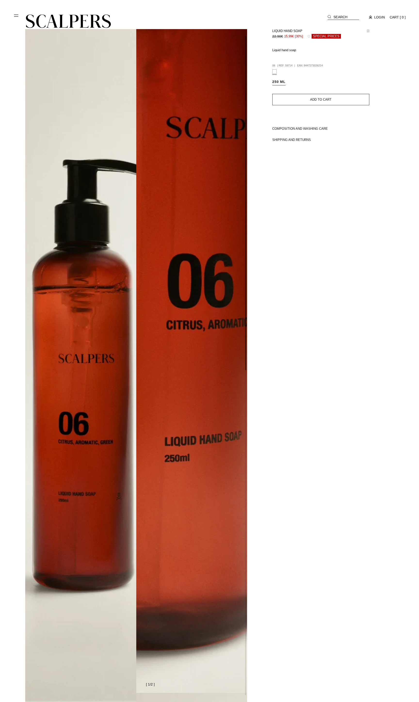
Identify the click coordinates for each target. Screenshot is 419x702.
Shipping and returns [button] (291, 140)
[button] (16, 17)
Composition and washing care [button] (300, 128)
